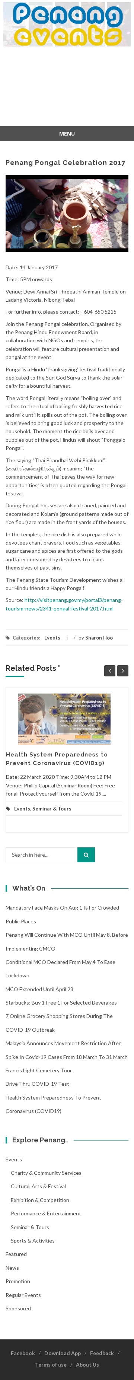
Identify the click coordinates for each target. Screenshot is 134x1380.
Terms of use (51, 1364)
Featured (16, 1254)
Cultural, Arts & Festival (38, 1186)
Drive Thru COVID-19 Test (37, 1084)
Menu (67, 133)
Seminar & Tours (51, 809)
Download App (62, 1353)
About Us (87, 1364)
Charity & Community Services (46, 1173)
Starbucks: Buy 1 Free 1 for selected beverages (61, 1002)
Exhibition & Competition (40, 1200)
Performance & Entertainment (46, 1213)
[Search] (86, 854)
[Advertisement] (67, 87)
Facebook (23, 1353)
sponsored (18, 1308)
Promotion (18, 1281)
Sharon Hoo (99, 638)
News (12, 1268)
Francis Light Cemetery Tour (39, 1070)
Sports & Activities (33, 1240)
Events (52, 638)
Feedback (102, 1353)
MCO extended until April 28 (39, 989)
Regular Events (23, 1295)
